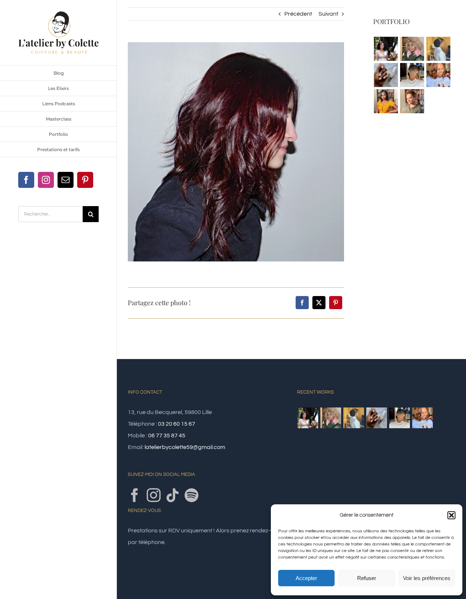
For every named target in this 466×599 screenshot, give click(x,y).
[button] (451, 515)
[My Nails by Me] (385, 75)
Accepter (306, 578)
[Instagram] (154, 495)
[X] (319, 302)
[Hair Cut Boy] (411, 75)
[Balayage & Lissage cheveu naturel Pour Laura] (438, 75)
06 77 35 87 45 (166, 435)
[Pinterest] (335, 302)
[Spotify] (191, 495)
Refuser (366, 578)
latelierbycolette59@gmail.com (185, 447)
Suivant (328, 14)
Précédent (298, 14)
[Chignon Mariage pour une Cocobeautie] (438, 49)
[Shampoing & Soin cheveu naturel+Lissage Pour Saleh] (385, 101)
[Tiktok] (172, 495)
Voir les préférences (426, 578)
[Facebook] (302, 302)
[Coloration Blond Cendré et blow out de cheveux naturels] (411, 49)
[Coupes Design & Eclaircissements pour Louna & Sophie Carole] (411, 101)
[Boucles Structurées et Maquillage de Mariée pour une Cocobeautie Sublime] (385, 49)
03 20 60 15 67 (176, 424)
